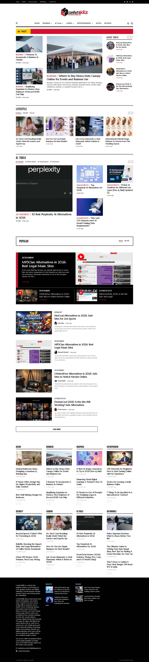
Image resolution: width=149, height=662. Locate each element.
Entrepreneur (112, 446)
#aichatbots (82, 185)
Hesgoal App (58, 312)
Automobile (111, 511)
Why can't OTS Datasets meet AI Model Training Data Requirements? (88, 222)
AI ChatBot (22, 214)
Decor (18, 446)
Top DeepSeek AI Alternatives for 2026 (89, 187)
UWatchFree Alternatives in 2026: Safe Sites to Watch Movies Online (124, 72)
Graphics (80, 446)
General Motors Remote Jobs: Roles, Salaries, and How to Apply (92, 598)
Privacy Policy (33, 2)
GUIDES (69, 23)
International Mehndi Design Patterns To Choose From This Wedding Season (118, 141)
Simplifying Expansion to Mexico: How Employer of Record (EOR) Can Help (28, 90)
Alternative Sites (105, 291)
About (24, 2)
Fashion (49, 511)
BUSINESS (46, 23)
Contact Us (52, 2)
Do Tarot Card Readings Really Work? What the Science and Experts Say (28, 141)
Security (19, 511)
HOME (37, 23)
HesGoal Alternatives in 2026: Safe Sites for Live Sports (124, 45)
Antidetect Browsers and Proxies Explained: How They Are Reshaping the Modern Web (57, 601)
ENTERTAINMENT (84, 23)
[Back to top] (144, 657)
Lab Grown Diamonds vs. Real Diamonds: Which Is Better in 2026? (88, 141)
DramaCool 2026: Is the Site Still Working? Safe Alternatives (124, 86)
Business (51, 76)
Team (17, 2)
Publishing (43, 2)
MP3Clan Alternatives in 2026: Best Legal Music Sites (124, 58)
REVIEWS (107, 23)
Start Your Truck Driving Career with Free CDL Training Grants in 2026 (92, 589)
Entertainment (28, 257)
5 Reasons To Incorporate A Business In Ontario (27, 57)
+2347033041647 (24, 651)
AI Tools (58, 23)
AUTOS (98, 23)
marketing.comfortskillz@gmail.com (29, 648)
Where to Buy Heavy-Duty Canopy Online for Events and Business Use (73, 77)
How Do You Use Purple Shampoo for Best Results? (56, 140)
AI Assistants (82, 218)
